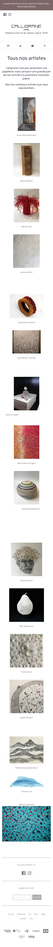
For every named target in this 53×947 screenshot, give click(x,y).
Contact (23, 918)
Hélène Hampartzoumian (26, 767)
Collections (21, 914)
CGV (31, 918)
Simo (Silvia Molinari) (26, 135)
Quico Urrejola (12, 414)
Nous (36, 914)
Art (30, 914)
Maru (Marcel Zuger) (26, 463)
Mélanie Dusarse (26, 804)
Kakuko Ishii (26, 226)
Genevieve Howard (26, 322)
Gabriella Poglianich (31, 508)
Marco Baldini (26, 180)
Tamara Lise (26, 791)
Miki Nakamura (26, 626)
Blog (43, 914)
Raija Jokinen (26, 580)
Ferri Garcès (26, 671)
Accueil (11, 914)
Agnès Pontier (26, 717)
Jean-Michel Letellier (26, 357)
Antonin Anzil (26, 272)
